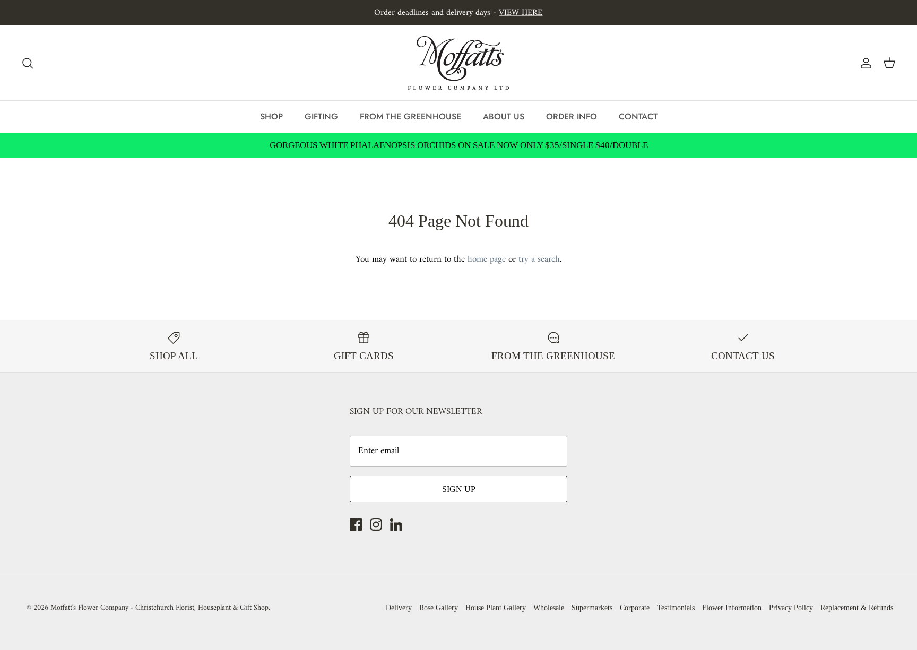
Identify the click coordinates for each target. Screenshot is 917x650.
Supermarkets (592, 608)
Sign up (458, 488)
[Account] (863, 63)
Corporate (635, 608)
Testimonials (676, 608)
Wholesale (548, 608)
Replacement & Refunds (856, 608)
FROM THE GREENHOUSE (410, 116)
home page (487, 259)
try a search (539, 259)
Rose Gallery (438, 608)
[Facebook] (356, 524)
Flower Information (732, 608)
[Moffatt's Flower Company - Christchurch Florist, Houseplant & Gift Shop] (458, 63)
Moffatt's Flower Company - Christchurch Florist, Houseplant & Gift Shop (159, 607)
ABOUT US (503, 116)
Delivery (399, 608)
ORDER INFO (571, 116)
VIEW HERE (520, 12)
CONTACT (638, 116)
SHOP (271, 116)
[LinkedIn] (396, 524)
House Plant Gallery (495, 608)
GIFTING (321, 116)
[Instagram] (376, 524)
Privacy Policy (791, 608)
